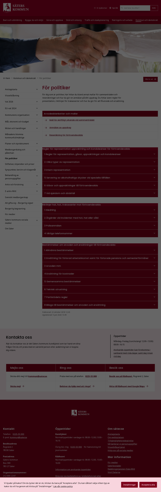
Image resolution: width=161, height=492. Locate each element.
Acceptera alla (148, 484)
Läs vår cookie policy (63, 486)
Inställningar (129, 484)
